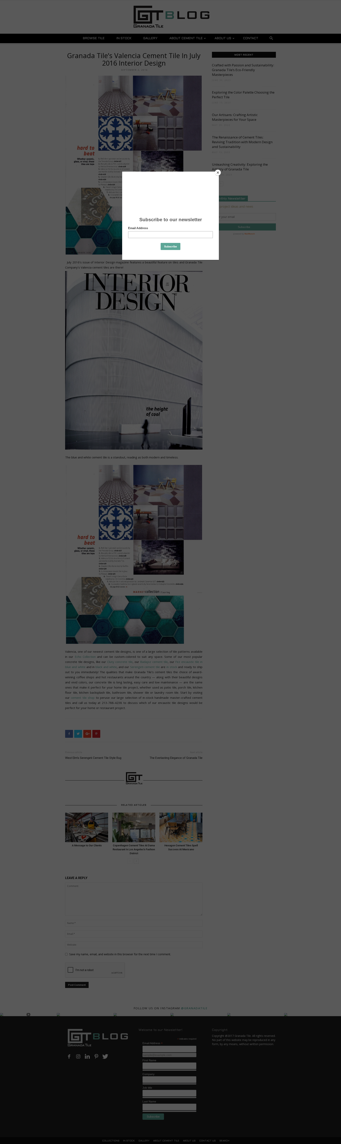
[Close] (218, 173)
